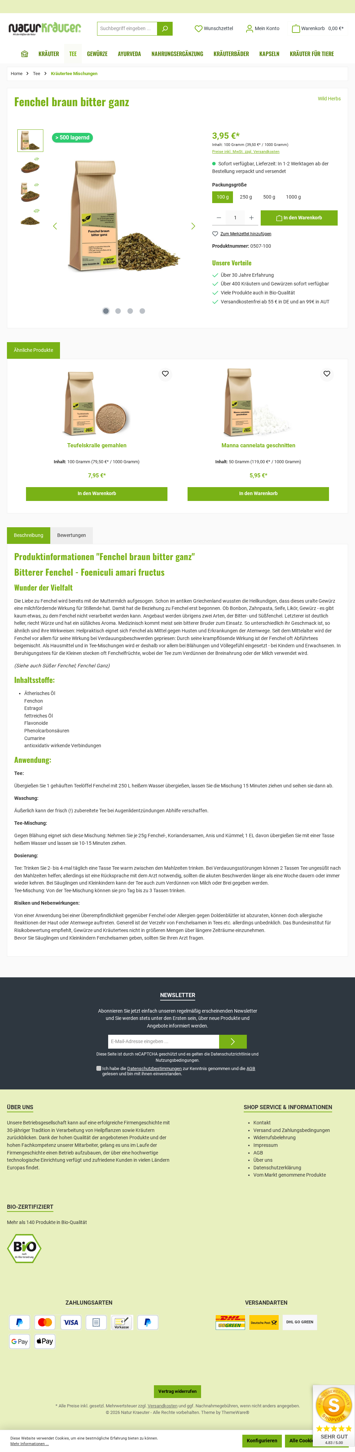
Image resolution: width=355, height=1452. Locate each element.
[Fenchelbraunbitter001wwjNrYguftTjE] (124, 215)
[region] (108, 226)
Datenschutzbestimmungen (154, 1068)
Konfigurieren (262, 1441)
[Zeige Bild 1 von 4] (106, 311)
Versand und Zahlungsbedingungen (291, 1130)
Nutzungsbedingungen (177, 1060)
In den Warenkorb (97, 493)
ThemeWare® (235, 1412)
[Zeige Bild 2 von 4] (118, 311)
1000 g (293, 197)
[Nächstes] (193, 226)
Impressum (265, 1145)
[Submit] (233, 1042)
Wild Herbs (329, 99)
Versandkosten (163, 1405)
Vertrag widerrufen (177, 1391)
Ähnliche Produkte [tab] (33, 350)
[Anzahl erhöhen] (251, 218)
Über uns (262, 1160)
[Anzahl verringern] (219, 218)
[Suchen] (165, 29)
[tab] (28, 535)
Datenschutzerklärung (277, 1168)
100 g (223, 197)
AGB (250, 1068)
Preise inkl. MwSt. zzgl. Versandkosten (245, 151)
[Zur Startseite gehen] (45, 28)
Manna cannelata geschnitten (258, 445)
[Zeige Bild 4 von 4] (142, 311)
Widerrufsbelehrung (274, 1138)
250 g (246, 197)
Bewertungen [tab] (71, 535)
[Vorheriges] (55, 226)
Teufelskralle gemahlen (97, 445)
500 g (269, 197)
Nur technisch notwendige (205, 1441)
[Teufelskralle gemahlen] (96, 402)
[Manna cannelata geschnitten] (258, 402)
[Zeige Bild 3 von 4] (130, 311)
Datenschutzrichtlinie (230, 1054)
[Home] (24, 53)
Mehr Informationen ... (29, 1444)
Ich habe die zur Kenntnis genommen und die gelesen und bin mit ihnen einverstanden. (178, 1071)
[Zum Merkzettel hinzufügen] (165, 375)
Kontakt (262, 1123)
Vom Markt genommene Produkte (289, 1175)
